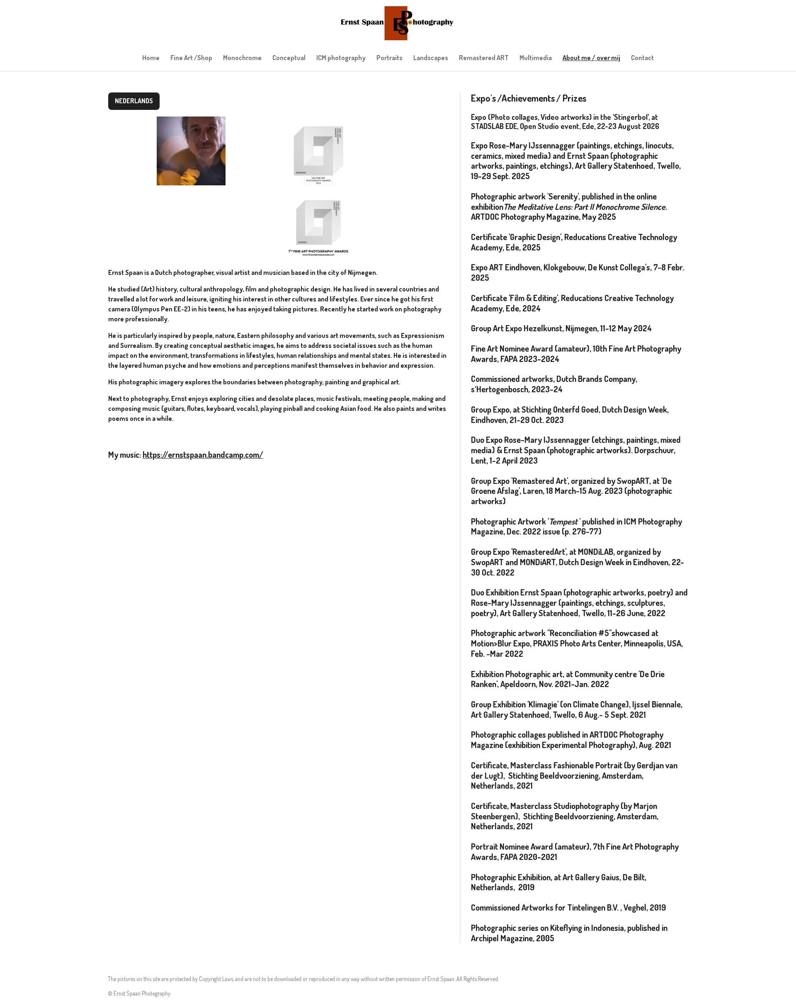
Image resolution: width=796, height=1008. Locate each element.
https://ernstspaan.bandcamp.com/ (203, 454)
